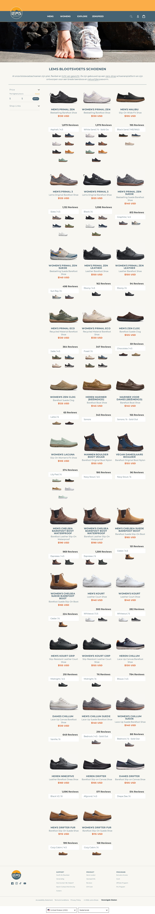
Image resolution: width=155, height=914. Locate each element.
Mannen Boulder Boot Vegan (96, 455)
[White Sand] (57, 143)
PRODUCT (90, 872)
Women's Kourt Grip (96, 656)
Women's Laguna (63, 454)
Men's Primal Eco (63, 328)
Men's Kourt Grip (63, 656)
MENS (50, 16)
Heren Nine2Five (63, 776)
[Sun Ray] (136, 223)
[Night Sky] (69, 135)
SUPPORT (60, 872)
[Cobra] (57, 152)
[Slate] (57, 217)
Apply (35, 99)
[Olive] (69, 225)
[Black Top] (103, 619)
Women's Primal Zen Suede (63, 266)
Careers (59, 891)
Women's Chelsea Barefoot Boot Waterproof (96, 531)
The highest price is (16, 94)
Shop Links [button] (15, 106)
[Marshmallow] (63, 234)
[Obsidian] (69, 562)
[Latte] (136, 354)
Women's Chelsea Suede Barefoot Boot (63, 596)
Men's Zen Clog (129, 328)
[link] (63, 97)
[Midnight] (63, 684)
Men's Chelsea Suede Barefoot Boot (129, 529)
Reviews (89, 883)
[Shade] (69, 365)
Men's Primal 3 (63, 191)
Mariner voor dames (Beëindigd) (129, 398)
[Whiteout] (90, 619)
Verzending (60, 879)
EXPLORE (82, 16)
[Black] (69, 217)
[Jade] (57, 357)
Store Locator (129, 3)
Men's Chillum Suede (96, 716)
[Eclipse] (57, 225)
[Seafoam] (63, 497)
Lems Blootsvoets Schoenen (77, 69)
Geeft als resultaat (62, 875)
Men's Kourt (96, 593)
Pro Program (120, 887)
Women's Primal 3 (96, 191)
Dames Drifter (129, 776)
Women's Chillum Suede (129, 717)
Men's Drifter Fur (63, 827)
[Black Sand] (123, 135)
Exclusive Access (122, 875)
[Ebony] (96, 294)
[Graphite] (123, 223)
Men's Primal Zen (63, 109)
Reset (37, 94)
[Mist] (69, 488)
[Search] (131, 16)
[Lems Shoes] (16, 875)
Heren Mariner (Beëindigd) (96, 398)
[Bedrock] (96, 742)
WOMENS (65, 16)
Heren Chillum (129, 656)
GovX (118, 879)
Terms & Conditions (62, 900)
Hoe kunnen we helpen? (65, 883)
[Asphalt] (57, 135)
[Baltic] (136, 135)
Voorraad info (90, 879)
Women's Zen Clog (63, 397)
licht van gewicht (70, 76)
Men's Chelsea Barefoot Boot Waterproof (63, 531)
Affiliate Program (122, 883)
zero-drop (111, 76)
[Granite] (69, 357)
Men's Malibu (129, 109)
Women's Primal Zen (96, 109)
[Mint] (63, 160)
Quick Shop (65, 103)
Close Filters (14, 87)
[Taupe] (129, 143)
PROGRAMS (121, 872)
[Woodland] (69, 143)
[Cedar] (129, 556)
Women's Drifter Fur (96, 827)
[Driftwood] (57, 488)
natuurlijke (93, 79)
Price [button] (12, 89)
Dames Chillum (62, 716)
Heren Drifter (96, 776)
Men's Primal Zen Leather (96, 266)
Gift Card (89, 887)
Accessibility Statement (44, 900)
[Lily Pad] (57, 480)
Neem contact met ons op (65, 887)
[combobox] (61, 910)
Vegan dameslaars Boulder (129, 455)
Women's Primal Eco (96, 328)
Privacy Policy (76, 900)
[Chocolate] (123, 354)
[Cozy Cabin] (63, 853)
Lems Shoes (94, 900)
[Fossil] (57, 365)
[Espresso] (57, 562)
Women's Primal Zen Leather (129, 266)
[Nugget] (69, 152)
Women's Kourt (129, 593)
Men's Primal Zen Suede (129, 192)
